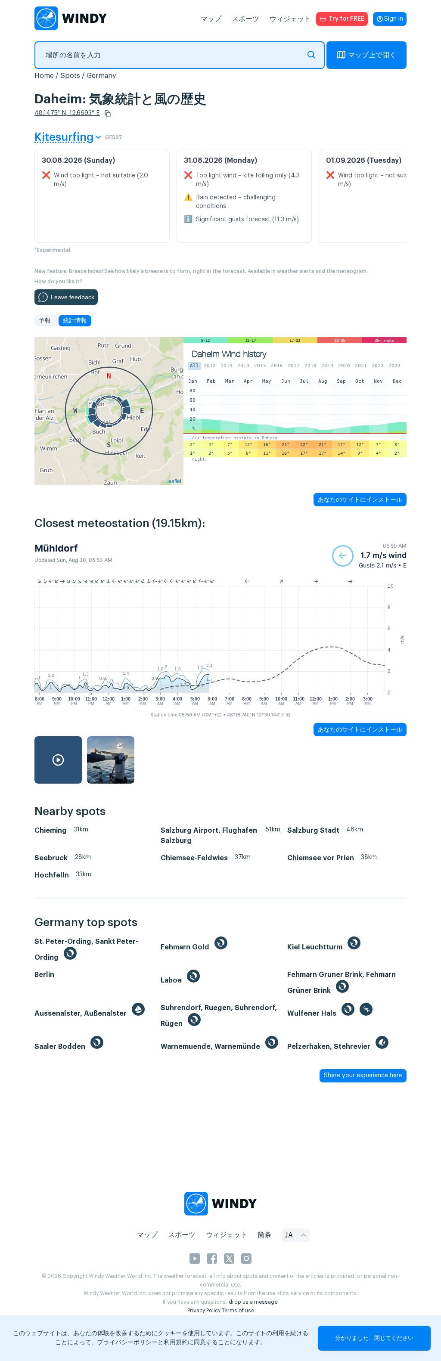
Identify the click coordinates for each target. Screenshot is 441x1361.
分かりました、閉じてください (374, 1338)
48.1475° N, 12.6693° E (67, 113)
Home (44, 75)
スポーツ (245, 19)
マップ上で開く (372, 55)
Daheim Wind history (229, 354)
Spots (70, 75)
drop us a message (253, 1302)
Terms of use (238, 1310)
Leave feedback (72, 297)
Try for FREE (346, 19)
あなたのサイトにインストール (360, 499)
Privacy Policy (203, 1310)
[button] (107, 113)
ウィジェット (290, 19)
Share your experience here (363, 1076)
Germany (101, 75)
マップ (211, 19)
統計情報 (75, 321)
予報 (45, 321)
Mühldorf (56, 548)
